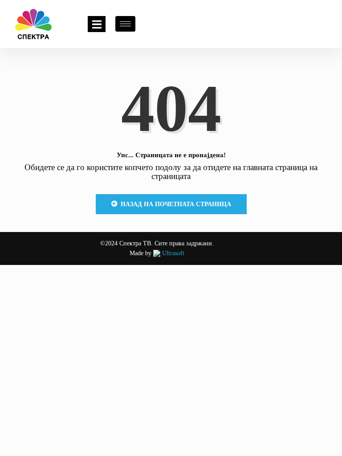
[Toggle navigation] (96, 24)
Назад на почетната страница (176, 204)
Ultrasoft (172, 253)
